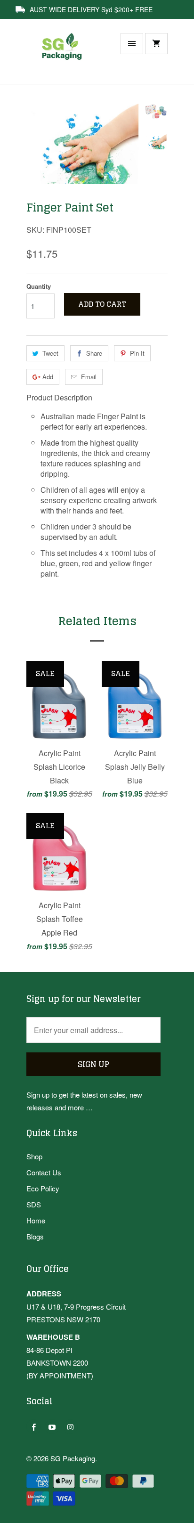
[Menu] (132, 43)
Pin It (137, 353)
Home (35, 1220)
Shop (34, 1156)
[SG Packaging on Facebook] (33, 1426)
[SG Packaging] (64, 56)
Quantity (38, 286)
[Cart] (156, 43)
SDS (33, 1204)
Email (89, 376)
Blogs (35, 1236)
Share (94, 353)
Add (47, 376)
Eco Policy (42, 1188)
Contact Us (43, 1172)
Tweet (50, 353)
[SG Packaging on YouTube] (52, 1426)
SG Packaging (72, 1458)
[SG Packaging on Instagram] (70, 1426)
